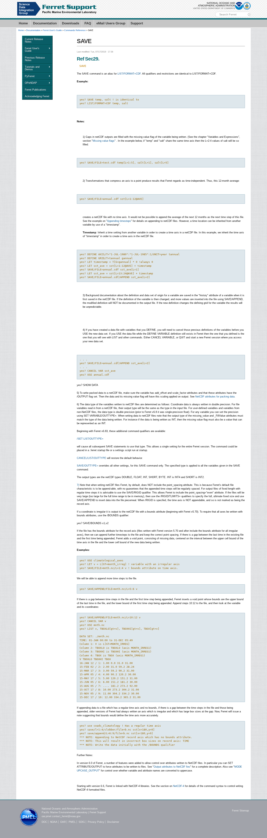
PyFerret (28, 76)
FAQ (87, 23)
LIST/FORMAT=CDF (129, 73)
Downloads (70, 23)
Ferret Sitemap (240, 810)
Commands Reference (75, 30)
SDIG (82, 821)
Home (23, 23)
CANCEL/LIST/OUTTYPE (91, 458)
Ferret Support (98, 812)
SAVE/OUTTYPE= (87, 465)
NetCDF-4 (178, 786)
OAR (63, 821)
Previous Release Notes (35, 59)
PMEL (72, 821)
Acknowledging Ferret (37, 96)
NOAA (53, 821)
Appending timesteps (119, 220)
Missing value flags (104, 140)
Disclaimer (113, 821)
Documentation (45, 23)
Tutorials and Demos (30, 68)
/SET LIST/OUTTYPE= (90, 438)
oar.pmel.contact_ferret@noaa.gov (61, 816)
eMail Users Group (110, 23)
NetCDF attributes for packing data (215, 396)
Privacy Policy (96, 821)
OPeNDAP (29, 82)
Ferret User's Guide (52, 30)
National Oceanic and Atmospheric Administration (70, 808)
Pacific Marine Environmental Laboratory (65, 812)
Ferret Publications (35, 89)
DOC (44, 821)
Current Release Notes (34, 40)
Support (137, 23)
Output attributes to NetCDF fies (172, 766)
